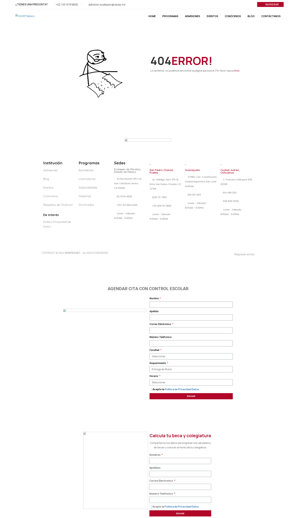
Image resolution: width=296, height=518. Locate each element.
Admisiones (192, 16)
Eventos (212, 16)
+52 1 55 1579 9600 (67, 4)
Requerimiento (158, 363)
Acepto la (176, 389)
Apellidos (154, 467)
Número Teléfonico (161, 337)
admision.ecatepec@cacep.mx (106, 4)
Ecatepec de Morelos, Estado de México (127, 170)
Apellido (154, 311)
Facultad (155, 350)
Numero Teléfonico (161, 493)
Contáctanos (271, 16)
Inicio (237, 70)
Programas (170, 16)
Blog (251, 16)
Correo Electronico (161, 480)
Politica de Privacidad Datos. (182, 389)
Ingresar (272, 4)
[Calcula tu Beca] (286, 498)
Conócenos (233, 16)
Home (152, 16)
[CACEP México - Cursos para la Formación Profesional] (30, 17)
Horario (154, 376)
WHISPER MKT (72, 253)
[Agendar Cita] (287, 487)
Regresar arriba (244, 254)
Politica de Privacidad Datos (181, 506)
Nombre (154, 298)
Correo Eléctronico (161, 324)
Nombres (155, 454)
